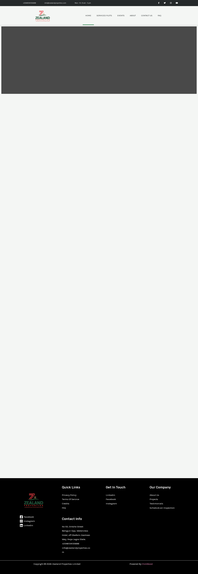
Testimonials (156, 503)
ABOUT (133, 15)
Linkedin (110, 495)
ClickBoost (147, 564)
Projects (154, 499)
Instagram (111, 503)
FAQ (159, 15)
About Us (154, 495)
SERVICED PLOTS (104, 15)
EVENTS (120, 15)
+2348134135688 (70, 543)
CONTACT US (146, 15)
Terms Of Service (70, 499)
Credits (65, 503)
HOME (88, 15)
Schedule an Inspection (162, 507)
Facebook (111, 499)
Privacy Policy (69, 495)
